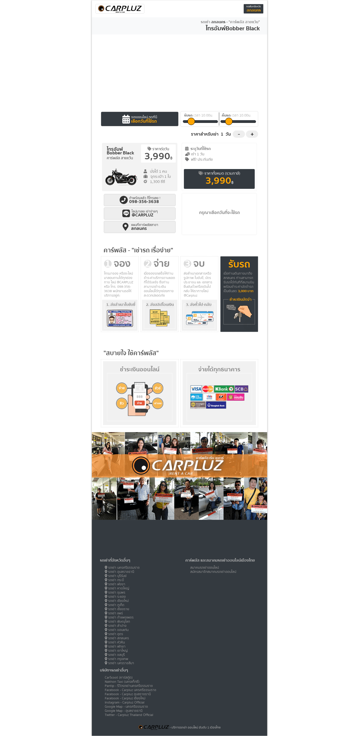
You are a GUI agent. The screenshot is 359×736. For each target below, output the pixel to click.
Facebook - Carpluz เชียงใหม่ (125, 698)
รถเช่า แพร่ (115, 613)
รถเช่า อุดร (115, 634)
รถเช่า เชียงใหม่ (118, 600)
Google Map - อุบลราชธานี (123, 710)
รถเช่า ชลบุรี (116, 654)
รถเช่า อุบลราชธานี (120, 571)
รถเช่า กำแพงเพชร (120, 617)
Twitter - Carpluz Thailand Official (129, 714)
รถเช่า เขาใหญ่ (117, 650)
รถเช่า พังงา (116, 584)
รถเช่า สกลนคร (118, 638)
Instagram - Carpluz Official (124, 702)
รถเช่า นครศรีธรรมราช (123, 567)
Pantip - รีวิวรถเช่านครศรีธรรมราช (129, 685)
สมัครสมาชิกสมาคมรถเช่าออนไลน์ (213, 571)
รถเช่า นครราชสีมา (120, 663)
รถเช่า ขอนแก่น (117, 629)
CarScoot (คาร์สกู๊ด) (119, 677)
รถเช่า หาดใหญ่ (118, 588)
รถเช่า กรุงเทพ (117, 658)
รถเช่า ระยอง (116, 596)
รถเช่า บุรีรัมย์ (117, 575)
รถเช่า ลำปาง (117, 625)
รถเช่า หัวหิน (116, 642)
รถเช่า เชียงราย (118, 609)
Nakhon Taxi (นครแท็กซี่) (122, 681)
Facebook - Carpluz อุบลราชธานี (128, 694)
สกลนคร (253, 8)
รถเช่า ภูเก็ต (115, 605)
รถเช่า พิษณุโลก (118, 621)
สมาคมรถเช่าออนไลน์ (204, 567)
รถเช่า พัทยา (116, 646)
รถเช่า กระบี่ (115, 580)
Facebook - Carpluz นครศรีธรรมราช (130, 690)
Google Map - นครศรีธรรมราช (126, 706)
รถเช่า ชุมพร (116, 592)
